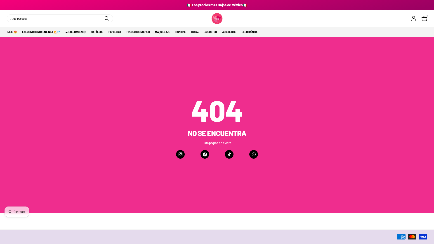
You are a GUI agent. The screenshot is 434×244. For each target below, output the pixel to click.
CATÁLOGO (97, 31)
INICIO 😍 (12, 31)
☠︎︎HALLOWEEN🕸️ (75, 31)
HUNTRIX (180, 31)
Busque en (107, 18)
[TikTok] (229, 154)
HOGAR (195, 31)
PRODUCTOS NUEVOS (138, 31)
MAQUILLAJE (162, 31)
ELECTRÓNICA (249, 31)
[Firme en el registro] (413, 18)
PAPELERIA (114, 31)
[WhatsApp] (253, 154)
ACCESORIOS (229, 31)
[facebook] (204, 154)
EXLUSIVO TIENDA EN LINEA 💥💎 (41, 31)
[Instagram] (180, 154)
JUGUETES (211, 31)
